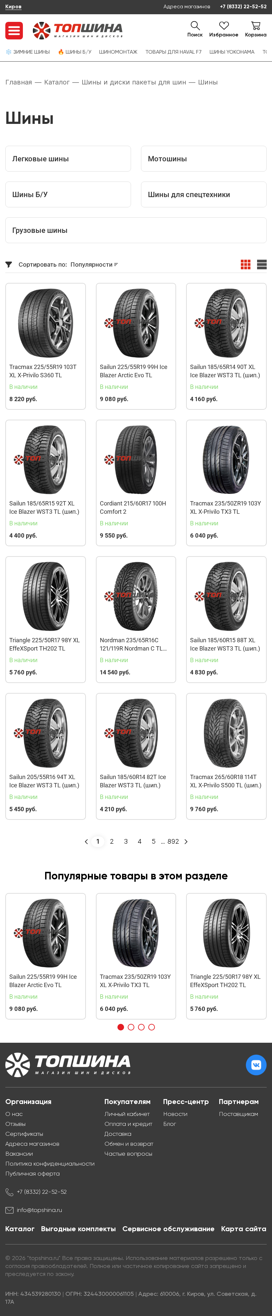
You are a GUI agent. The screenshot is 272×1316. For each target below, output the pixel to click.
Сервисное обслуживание (168, 1229)
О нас (14, 1114)
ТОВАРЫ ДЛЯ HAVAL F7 (173, 52)
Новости (175, 1114)
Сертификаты (24, 1134)
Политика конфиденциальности (50, 1164)
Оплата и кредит (128, 1124)
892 (173, 841)
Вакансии (19, 1154)
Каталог (57, 82)
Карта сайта (243, 1229)
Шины (208, 82)
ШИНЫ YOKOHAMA (232, 52)
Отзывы (15, 1124)
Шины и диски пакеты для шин (134, 82)
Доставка (117, 1134)
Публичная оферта (32, 1174)
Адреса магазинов (187, 7)
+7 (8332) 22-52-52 (243, 7)
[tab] (120, 1027)
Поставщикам (238, 1114)
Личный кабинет (127, 1114)
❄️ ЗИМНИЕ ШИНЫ (27, 52)
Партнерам (239, 1102)
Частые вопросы (128, 1154)
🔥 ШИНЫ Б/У (74, 52)
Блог (169, 1124)
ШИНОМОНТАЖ (118, 52)
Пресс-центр (186, 1102)
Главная (18, 82)
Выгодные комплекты (78, 1229)
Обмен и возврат (128, 1144)
